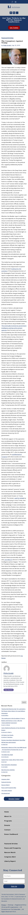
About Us (7, 816)
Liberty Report (10, 861)
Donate (7, 825)
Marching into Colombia (8, 770)
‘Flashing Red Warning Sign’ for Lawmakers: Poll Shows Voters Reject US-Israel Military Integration (13, 711)
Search (24, 702)
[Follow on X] (14, 13)
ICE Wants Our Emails (7, 735)
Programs (8, 821)
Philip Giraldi (7, 45)
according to (8, 560)
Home (6, 812)
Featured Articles (7, 38)
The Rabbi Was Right (7, 754)
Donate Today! (14, 799)
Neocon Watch (5, 785)
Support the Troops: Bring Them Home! (12, 759)
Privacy (3, 905)
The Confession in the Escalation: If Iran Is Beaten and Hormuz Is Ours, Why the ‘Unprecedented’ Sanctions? (13, 721)
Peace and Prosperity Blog (8, 787)
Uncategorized (5, 793)
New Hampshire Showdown (9, 764)
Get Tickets (14, 28)
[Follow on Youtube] (17, 13)
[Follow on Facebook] (11, 13)
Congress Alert (5, 779)
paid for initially (19, 498)
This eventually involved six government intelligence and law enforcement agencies (13, 328)
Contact (7, 830)
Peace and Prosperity (12, 848)
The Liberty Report (6, 790)
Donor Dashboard (11, 834)
